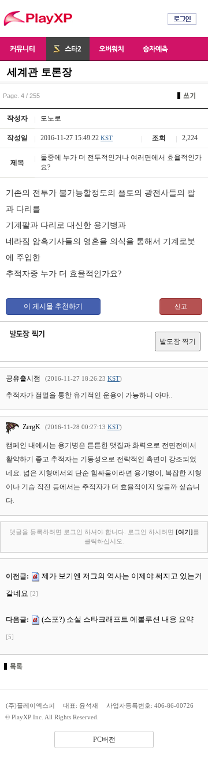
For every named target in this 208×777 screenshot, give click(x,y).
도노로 (50, 118)
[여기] (184, 531)
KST (107, 137)
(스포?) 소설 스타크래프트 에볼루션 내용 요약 (118, 619)
